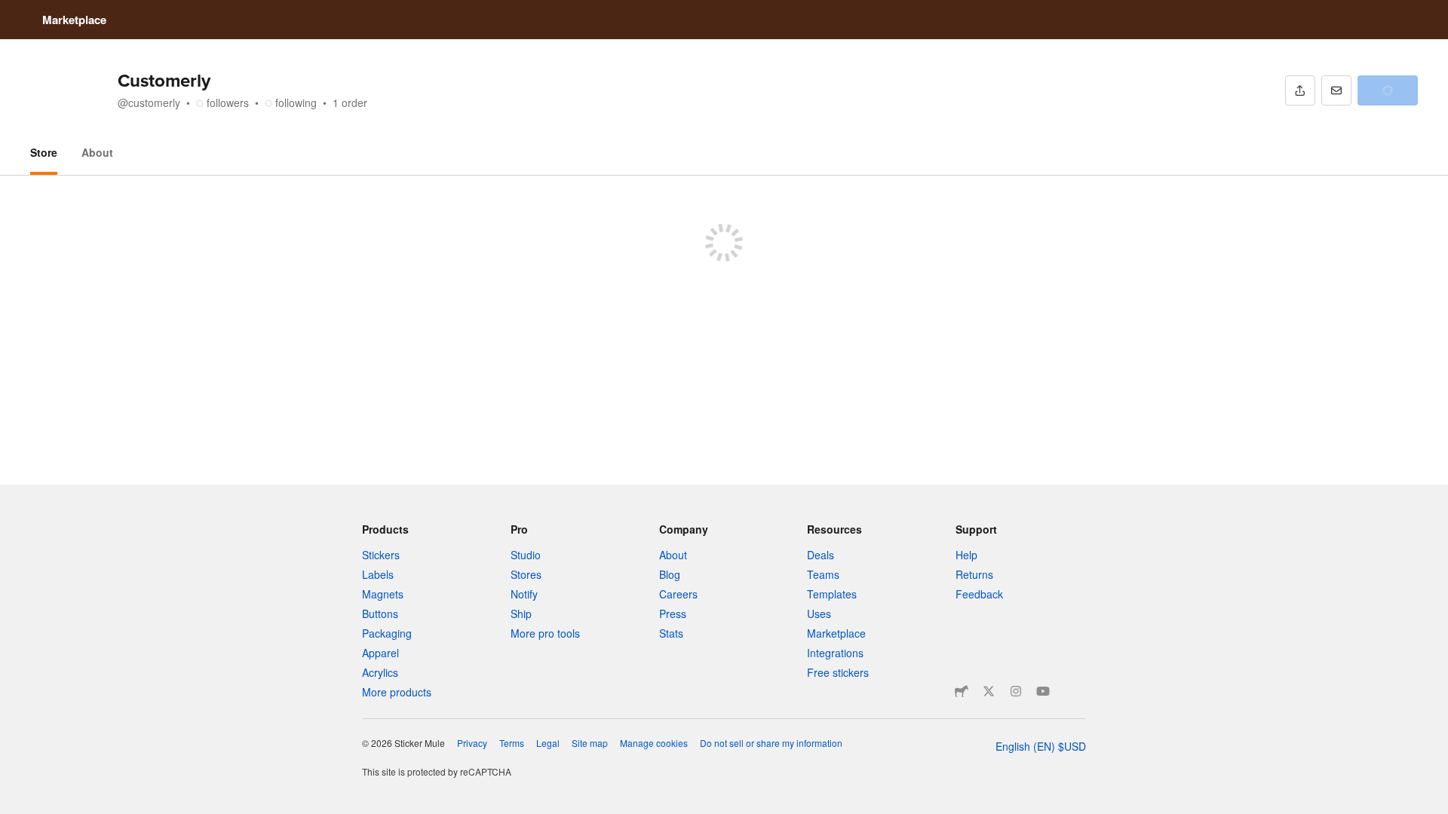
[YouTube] (1043, 691)
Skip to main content (11, 11)
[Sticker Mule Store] (962, 691)
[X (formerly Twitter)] (989, 691)
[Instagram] (1016, 691)
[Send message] (1336, 90)
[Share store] (1300, 90)
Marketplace (74, 19)
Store (43, 152)
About (97, 152)
